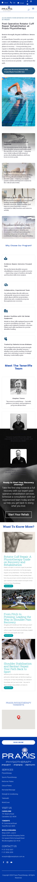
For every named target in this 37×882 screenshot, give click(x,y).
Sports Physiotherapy (9, 777)
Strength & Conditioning (10, 794)
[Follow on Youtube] (27, 4)
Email (22, 3)
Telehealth (5, 798)
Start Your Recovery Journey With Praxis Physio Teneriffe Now (16, 71)
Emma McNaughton (18, 434)
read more (8, 586)
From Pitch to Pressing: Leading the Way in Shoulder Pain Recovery (17, 618)
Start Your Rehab (18, 514)
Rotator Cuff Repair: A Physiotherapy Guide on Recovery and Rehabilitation (17, 561)
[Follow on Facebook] (27, 1)
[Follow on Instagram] (31, 1)
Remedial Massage (8, 790)
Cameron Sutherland (18, 467)
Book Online (18, 742)
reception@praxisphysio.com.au (13, 856)
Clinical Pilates (7, 786)
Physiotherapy (7, 773)
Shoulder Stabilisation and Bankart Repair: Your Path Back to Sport (18, 668)
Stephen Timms (18, 398)
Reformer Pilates (8, 781)
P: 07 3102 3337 (7, 850)
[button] (19, 717)
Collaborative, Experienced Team (17, 290)
